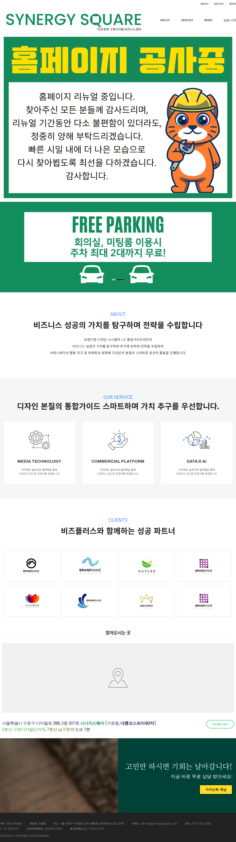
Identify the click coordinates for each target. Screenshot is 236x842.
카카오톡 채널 (215, 789)
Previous (10, 246)
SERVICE (219, 4)
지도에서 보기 (220, 724)
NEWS (232, 4)
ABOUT (204, 4)
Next (226, 246)
